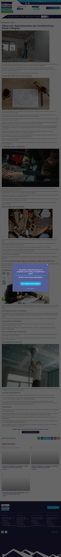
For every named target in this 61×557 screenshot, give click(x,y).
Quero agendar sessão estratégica (30, 283)
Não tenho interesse (30, 288)
